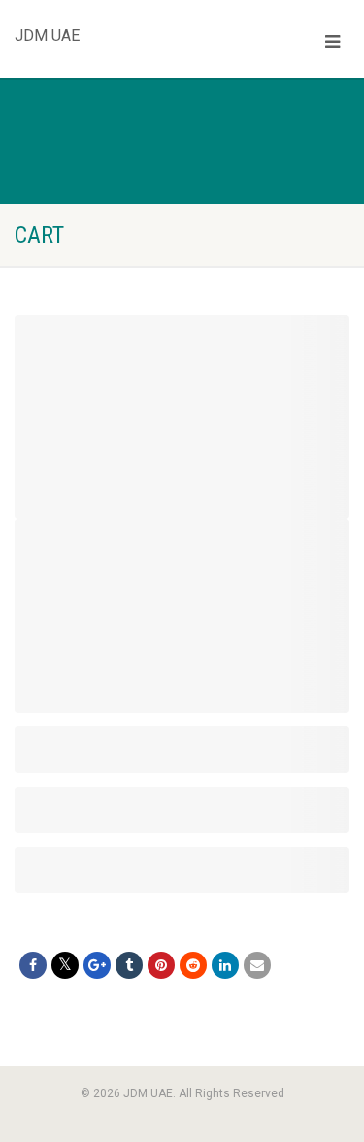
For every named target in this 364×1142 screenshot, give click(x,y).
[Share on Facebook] (33, 965)
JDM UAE (47, 31)
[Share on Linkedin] (225, 965)
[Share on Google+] (97, 965)
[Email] (257, 965)
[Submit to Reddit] (193, 965)
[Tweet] (65, 965)
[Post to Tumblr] (129, 965)
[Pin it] (161, 965)
